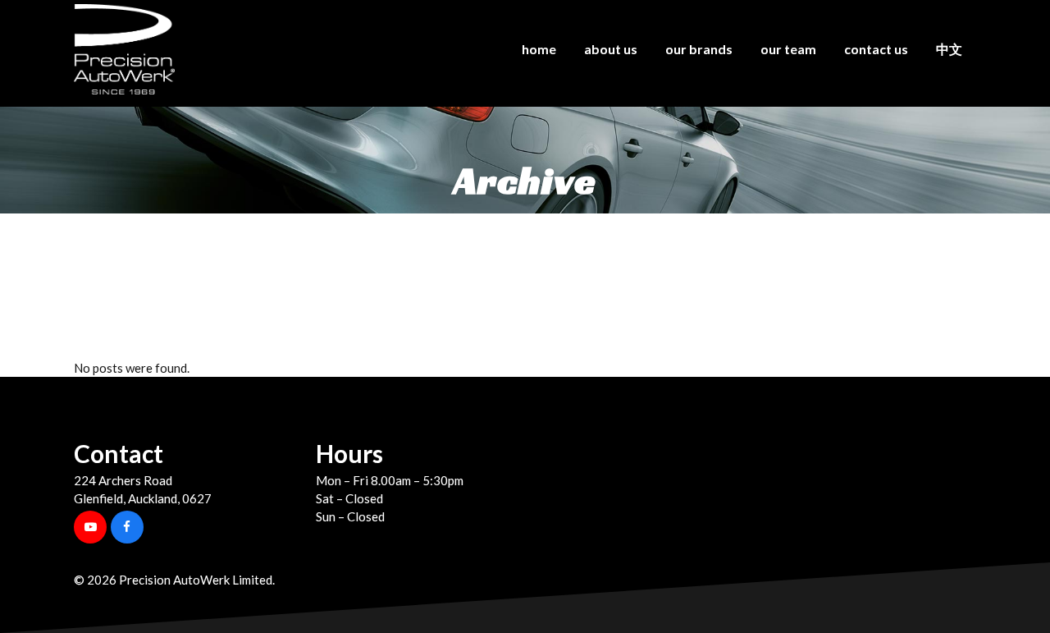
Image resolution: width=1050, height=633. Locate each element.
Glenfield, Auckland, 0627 (143, 498)
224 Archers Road (123, 480)
